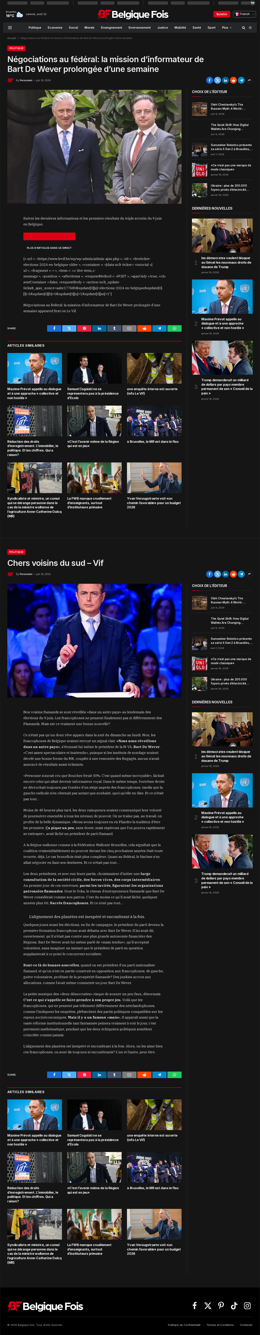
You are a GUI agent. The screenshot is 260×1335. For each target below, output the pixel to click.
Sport (212, 27)
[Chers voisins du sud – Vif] (94, 641)
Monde (89, 27)
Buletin (222, 14)
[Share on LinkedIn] (225, 80)
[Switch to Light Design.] (250, 27)
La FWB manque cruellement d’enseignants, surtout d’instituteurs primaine (89, 502)
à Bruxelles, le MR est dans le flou (152, 442)
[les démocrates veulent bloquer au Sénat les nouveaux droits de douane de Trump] (222, 236)
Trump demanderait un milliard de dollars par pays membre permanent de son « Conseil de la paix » (226, 386)
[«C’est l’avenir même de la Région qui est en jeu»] (94, 421)
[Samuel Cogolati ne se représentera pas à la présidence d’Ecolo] (94, 368)
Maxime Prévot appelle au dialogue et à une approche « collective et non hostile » (34, 393)
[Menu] (10, 27)
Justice (162, 27)
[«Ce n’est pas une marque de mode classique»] (199, 170)
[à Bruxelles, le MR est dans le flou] (154, 421)
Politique (35, 27)
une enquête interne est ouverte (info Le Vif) (152, 391)
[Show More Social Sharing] (249, 80)
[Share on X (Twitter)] (217, 80)
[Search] (243, 27)
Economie (55, 27)
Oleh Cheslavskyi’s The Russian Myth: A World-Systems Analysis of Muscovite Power (227, 107)
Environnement (140, 27)
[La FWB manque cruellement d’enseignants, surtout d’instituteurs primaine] (94, 477)
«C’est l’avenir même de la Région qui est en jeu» (93, 444)
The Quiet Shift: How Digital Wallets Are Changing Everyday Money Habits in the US (231, 127)
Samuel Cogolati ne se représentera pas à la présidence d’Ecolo (93, 393)
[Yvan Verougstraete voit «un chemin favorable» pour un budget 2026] (154, 477)
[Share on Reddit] (233, 80)
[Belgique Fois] (133, 14)
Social (73, 27)
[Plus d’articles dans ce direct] (49, 236)
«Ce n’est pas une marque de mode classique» (231, 167)
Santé (197, 27)
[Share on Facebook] (209, 80)
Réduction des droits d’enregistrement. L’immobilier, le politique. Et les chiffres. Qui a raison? (32, 448)
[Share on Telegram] (241, 80)
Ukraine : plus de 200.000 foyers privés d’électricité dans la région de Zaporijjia (229, 188)
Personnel (26, 80)
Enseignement (111, 27)
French (244, 14)
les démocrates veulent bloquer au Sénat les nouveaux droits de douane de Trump (226, 262)
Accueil (11, 38)
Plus (225, 27)
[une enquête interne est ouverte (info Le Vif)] (154, 368)
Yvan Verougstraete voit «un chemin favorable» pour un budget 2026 (154, 502)
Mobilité (180, 27)
